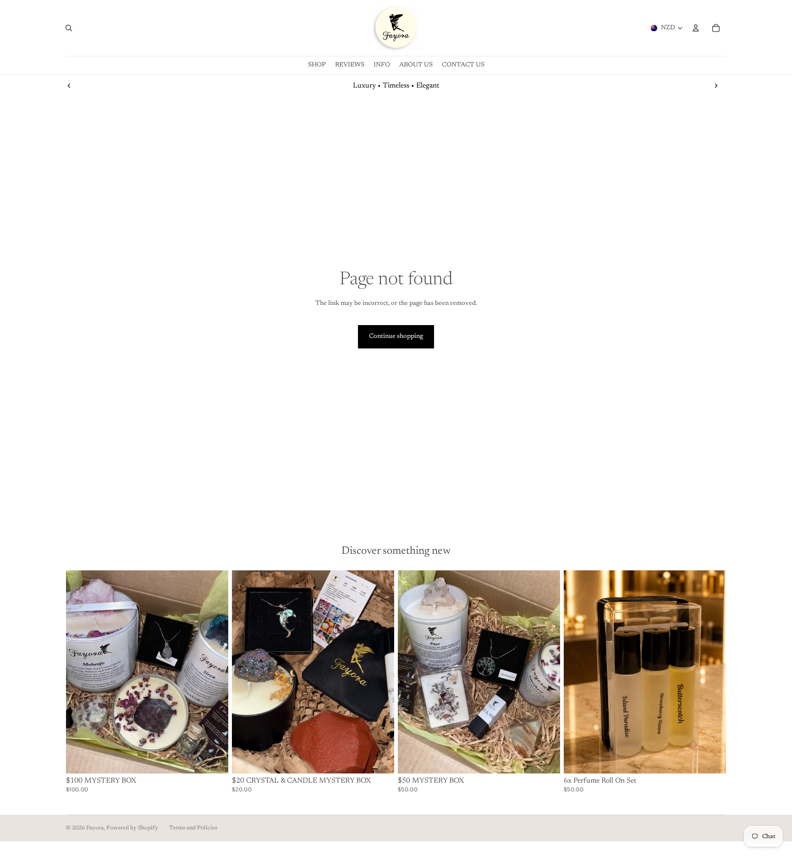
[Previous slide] (69, 86)
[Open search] (69, 28)
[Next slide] (716, 86)
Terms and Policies (193, 828)
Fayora (95, 828)
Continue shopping (396, 336)
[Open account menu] (696, 28)
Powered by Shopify (132, 828)
